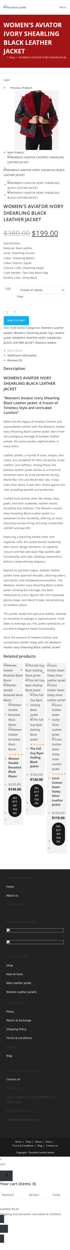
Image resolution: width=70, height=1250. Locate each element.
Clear (20, 296)
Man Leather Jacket (18, 983)
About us (12, 895)
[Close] (6, 1176)
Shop (9, 965)
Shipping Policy (16, 1029)
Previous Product (21, 88)
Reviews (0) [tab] (14, 360)
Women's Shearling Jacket (30, 333)
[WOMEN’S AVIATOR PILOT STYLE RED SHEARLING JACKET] (36, 120)
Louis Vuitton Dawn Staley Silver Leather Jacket (57, 791)
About (38, 1141)
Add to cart (16, 320)
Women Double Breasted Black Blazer (14, 767)
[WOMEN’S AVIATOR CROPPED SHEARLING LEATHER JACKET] (36, 159)
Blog (9, 1056)
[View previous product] (8, 88)
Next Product (15, 152)
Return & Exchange (18, 1020)
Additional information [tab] (22, 355)
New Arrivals (14, 974)
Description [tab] (14, 350)
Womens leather (46, 343)
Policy (10, 1011)
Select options (14, 805)
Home (10, 886)
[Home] (4, 57)
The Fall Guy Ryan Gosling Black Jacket (37, 757)
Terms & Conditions (19, 1038)
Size (8, 288)
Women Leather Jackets (21, 992)
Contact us (13, 1079)
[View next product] (26, 152)
